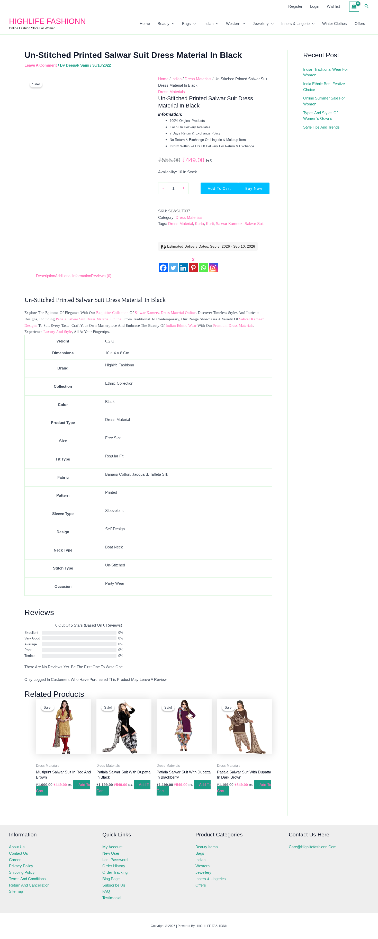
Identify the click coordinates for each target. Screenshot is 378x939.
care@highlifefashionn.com (313, 847)
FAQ (106, 891)
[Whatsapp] (203, 264)
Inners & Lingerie (295, 23)
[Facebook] (163, 264)
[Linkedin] (183, 264)
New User (110, 853)
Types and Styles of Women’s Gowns (320, 116)
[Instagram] (213, 264)
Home (145, 23)
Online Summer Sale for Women (324, 101)
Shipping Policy (22, 872)
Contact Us (18, 853)
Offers (360, 23)
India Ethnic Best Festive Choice (324, 87)
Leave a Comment (40, 65)
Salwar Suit (254, 223)
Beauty (163, 23)
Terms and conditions (27, 879)
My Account (112, 847)
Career (15, 859)
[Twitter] (173, 264)
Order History (113, 866)
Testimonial (111, 898)
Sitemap (16, 891)
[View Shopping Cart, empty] (354, 7)
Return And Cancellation (29, 885)
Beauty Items (206, 847)
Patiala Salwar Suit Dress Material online (88, 319)
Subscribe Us (113, 885)
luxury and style (57, 332)
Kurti (210, 223)
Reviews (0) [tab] (101, 276)
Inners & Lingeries (210, 879)
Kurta (199, 223)
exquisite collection (112, 313)
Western (233, 23)
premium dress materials (233, 325)
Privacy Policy (21, 866)
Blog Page (111, 879)
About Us (17, 847)
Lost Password (115, 859)
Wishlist (333, 6)
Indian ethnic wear (181, 325)
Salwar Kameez (229, 223)
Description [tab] (45, 276)
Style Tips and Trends (321, 127)
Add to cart (219, 188)
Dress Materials (198, 79)
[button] (366, 6)
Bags (186, 23)
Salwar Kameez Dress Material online (165, 313)
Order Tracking (115, 872)
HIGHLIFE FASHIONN (47, 21)
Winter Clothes (334, 23)
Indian (208, 23)
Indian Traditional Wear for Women (325, 72)
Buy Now (253, 188)
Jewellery (261, 23)
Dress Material (180, 223)
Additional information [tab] (73, 276)
